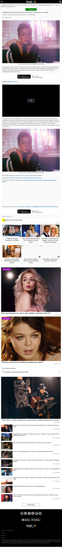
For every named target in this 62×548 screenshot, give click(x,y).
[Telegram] (25, 513)
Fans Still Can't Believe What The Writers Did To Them (31, 260)
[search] (1, 1)
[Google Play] (36, 519)
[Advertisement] (31, 194)
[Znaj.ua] (31, 1)
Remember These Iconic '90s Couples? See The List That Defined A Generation (50, 240)
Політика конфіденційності (7, 530)
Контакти (3, 537)
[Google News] (32, 513)
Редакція (3, 535)
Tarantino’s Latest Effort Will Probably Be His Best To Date (12, 260)
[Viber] (29, 513)
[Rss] (21, 513)
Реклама (3, 532)
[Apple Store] (26, 519)
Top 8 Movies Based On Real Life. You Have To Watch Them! (31, 240)
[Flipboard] (36, 513)
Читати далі (31, 504)
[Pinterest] (40, 513)
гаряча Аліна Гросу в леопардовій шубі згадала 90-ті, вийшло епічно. (39, 206)
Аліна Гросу (8, 216)
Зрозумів (31, 9)
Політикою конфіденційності (46, 5)
